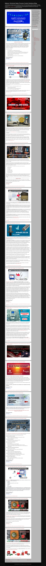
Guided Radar (11, 142)
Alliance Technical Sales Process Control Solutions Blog (21, 3)
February (35, 49)
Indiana (13, 62)
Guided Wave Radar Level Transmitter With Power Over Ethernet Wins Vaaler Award (18, 113)
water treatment (24, 62)
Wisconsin (27, 62)
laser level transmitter (18, 265)
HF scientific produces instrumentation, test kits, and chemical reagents (14, 433)
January (34, 50)
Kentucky (23, 142)
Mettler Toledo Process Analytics (10, 281)
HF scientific (7, 377)
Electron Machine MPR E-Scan (22, 330)
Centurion (9, 142)
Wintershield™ (16, 557)
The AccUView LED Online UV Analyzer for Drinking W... (36, 40)
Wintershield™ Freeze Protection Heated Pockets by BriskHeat (15, 528)
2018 (33, 53)
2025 (33, 32)
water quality (20, 62)
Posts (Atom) (10, 561)
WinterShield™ (9, 518)
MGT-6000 (7, 220)
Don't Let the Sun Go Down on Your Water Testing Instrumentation (15, 361)
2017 (33, 54)
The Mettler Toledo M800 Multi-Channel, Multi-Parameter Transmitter (16, 466)
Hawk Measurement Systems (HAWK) (10, 237)
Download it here (18, 178)
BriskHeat (9, 557)
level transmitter (26, 142)
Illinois (11, 62)
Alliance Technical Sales (11, 6)
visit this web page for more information (12, 549)
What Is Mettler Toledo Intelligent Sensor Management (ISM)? (15, 268)
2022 (33, 35)
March (34, 48)
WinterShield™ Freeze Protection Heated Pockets (12, 515)
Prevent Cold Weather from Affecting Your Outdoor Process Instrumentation (17, 498)
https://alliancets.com (8, 59)
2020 (33, 51)
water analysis (17, 62)
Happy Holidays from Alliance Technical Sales (12, 10)
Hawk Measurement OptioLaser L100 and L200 (13, 223)
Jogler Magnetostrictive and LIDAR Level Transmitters (14, 188)
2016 (33, 55)
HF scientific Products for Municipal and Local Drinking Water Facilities (16, 418)
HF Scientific (9, 62)
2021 (33, 36)
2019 (33, 52)
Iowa (14, 62)
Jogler (18, 202)
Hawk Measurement (16, 142)
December (35, 37)
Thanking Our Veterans (9, 96)
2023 (33, 34)
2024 (33, 33)
